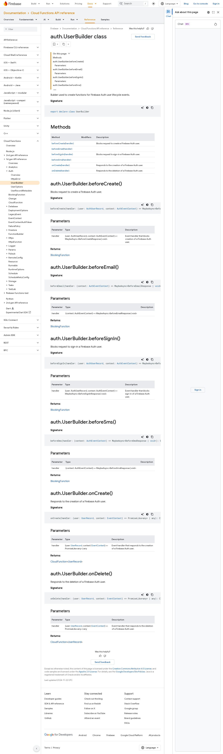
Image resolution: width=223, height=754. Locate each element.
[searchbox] (20, 29)
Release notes (131, 713)
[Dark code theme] (147, 107)
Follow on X (89, 708)
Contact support (132, 698)
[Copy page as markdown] (63, 44)
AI (45, 19)
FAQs (127, 723)
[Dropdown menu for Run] (53, 3)
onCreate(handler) (61, 165)
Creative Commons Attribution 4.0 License (132, 668)
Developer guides (52, 698)
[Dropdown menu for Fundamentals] (37, 19)
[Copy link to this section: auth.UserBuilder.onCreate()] (116, 493)
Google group (131, 708)
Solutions (64, 3)
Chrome (96, 735)
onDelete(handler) (60, 170)
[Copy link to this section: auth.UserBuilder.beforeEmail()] (122, 267)
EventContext (98, 545)
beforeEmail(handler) (62, 148)
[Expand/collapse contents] (69, 53)
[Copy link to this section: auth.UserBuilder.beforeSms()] (119, 422)
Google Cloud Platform (132, 735)
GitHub (47, 718)
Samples (105, 19)
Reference (89, 19)
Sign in (216, 3)
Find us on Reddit (92, 703)
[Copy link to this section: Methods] (74, 127)
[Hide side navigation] (37, 749)
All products (154, 735)
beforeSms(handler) (61, 159)
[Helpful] (147, 28)
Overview (9, 19)
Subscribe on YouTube (94, 713)
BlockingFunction (60, 255)
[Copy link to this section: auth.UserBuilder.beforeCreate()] (125, 184)
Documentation (15, 13)
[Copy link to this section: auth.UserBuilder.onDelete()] (115, 574)
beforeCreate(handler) (63, 143)
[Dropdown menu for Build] (40, 3)
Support (107, 3)
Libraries (48, 713)
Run (48, 3)
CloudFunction (59, 561)
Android (82, 735)
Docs (90, 3)
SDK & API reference (54, 703)
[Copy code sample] (152, 107)
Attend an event (92, 718)
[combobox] (133, 3)
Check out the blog (93, 698)
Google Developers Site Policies (130, 671)
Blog (186, 3)
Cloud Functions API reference (53, 13)
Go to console (200, 3)
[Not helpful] (152, 28)
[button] (18, 47)
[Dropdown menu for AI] (49, 19)
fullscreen (213, 12)
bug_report (208, 12)
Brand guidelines (132, 718)
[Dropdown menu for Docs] (96, 3)
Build (33, 3)
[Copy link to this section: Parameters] (73, 221)
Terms (47, 747)
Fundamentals (26, 19)
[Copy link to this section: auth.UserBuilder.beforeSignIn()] (123, 339)
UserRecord (76, 545)
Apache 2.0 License (88, 671)
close (218, 12)
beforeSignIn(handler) (62, 154)
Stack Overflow (131, 703)
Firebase (54, 28)
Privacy (56, 747)
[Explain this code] (142, 107)
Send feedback (143, 36)
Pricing (78, 3)
